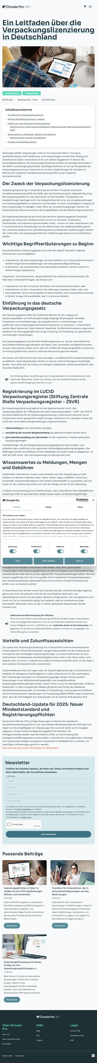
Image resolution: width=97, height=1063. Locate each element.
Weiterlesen (12, 925)
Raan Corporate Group (11, 1039)
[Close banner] (93, 500)
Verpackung (31, 93)
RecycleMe (6, 1044)
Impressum (19, 1056)
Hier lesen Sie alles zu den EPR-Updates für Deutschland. (30, 747)
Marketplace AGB (77, 1035)
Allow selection (48, 561)
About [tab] (80, 507)
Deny (18, 561)
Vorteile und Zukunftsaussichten (22, 142)
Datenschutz (26, 817)
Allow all (79, 561)
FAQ (38, 1035)
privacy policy (36, 531)
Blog (38, 1031)
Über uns (6, 1034)
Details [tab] (48, 507)
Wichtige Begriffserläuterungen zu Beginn (26, 119)
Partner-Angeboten (24, 809)
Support (39, 1040)
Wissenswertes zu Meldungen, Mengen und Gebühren (32, 134)
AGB (71, 1040)
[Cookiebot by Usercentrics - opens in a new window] (78, 500)
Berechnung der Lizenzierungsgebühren (28, 137)
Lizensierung (12, 93)
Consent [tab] (16, 507)
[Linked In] (93, 1055)
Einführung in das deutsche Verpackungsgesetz (29, 123)
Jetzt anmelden (48, 834)
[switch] (36, 551)
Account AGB (75, 1031)
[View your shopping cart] (85, 7)
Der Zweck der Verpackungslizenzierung (25, 115)
